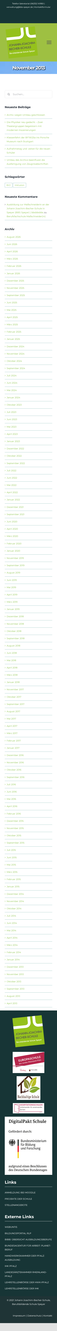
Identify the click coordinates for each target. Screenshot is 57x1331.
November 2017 (15, 689)
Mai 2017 (11, 718)
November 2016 (15, 762)
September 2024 (16, 368)
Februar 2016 (14, 813)
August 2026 (14, 237)
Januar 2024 (13, 397)
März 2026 (12, 258)
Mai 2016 (11, 799)
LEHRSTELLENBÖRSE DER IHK (22, 1288)
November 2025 (15, 288)
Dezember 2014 (15, 894)
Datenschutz (34, 1315)
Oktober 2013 (14, 981)
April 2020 (12, 528)
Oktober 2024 (14, 361)
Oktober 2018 (14, 631)
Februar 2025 (14, 331)
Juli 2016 (11, 784)
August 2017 (13, 711)
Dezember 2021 (15, 507)
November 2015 (15, 828)
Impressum (19, 1315)
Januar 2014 (13, 959)
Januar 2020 (13, 550)
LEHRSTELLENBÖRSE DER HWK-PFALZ (27, 1282)
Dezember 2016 (15, 755)
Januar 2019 (13, 609)
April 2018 (12, 667)
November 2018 (15, 623)
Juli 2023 (11, 412)
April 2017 (12, 726)
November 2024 (15, 353)
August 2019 (13, 572)
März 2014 (12, 945)
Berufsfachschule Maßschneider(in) (26, 216)
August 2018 (13, 645)
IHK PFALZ (11, 1266)
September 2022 (16, 463)
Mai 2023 (11, 426)
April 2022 (12, 492)
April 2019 (12, 594)
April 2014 (12, 937)
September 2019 (16, 565)
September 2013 (15, 988)
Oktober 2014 (14, 908)
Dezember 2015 (15, 821)
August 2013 (13, 996)
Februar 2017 (14, 740)
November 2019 (15, 558)
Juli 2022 (11, 470)
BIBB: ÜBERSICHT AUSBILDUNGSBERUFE (28, 1239)
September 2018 (16, 638)
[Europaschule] (28, 1053)
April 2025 (12, 317)
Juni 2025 (12, 302)
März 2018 (12, 674)
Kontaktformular (42, 7)
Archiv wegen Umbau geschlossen (26, 114)
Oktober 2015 (14, 835)
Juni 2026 (12, 244)
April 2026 (12, 251)
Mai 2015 (11, 864)
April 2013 (12, 1003)
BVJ (8, 185)
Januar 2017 (13, 748)
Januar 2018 (13, 682)
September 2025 (16, 295)
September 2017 (15, 704)
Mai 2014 (11, 930)
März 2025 (12, 324)
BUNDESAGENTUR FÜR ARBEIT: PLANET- (28, 1245)
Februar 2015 (14, 879)
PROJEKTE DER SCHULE (18, 1198)
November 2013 (15, 974)
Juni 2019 (12, 580)
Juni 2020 (12, 521)
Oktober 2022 (14, 455)
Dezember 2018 (15, 616)
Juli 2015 (11, 850)
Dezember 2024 (15, 346)
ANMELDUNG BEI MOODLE (20, 1192)
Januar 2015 (13, 886)
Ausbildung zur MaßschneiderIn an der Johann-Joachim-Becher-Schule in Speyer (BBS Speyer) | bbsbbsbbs (28, 208)
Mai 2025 (11, 310)
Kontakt (47, 1315)
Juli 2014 (11, 915)
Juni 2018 (12, 653)
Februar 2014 (14, 952)
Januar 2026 (13, 273)
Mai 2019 (11, 587)
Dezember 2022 (15, 448)
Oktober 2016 (14, 769)
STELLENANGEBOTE (16, 1205)
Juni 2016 (12, 791)
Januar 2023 (13, 441)
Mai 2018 (11, 660)
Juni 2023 (12, 419)
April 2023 (12, 434)
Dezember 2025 (15, 280)
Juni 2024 (12, 382)
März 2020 (12, 536)
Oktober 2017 (14, 696)
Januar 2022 (13, 499)
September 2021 (15, 514)
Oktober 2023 (14, 404)
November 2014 (15, 901)
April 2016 (12, 806)
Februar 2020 (14, 543)
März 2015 (12, 872)
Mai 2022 (11, 485)
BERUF (9, 1249)
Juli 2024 (11, 375)
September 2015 (15, 842)
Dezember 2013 (15, 966)
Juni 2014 (12, 923)
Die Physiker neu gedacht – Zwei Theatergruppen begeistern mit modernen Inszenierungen (25, 126)
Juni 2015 (12, 857)
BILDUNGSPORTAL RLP (18, 1233)
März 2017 (12, 733)
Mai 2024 (12, 390)
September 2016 (16, 777)
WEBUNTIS (11, 1227)
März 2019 (12, 601)
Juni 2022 (12, 477)
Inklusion (19, 185)
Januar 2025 (13, 339)
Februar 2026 (14, 266)
